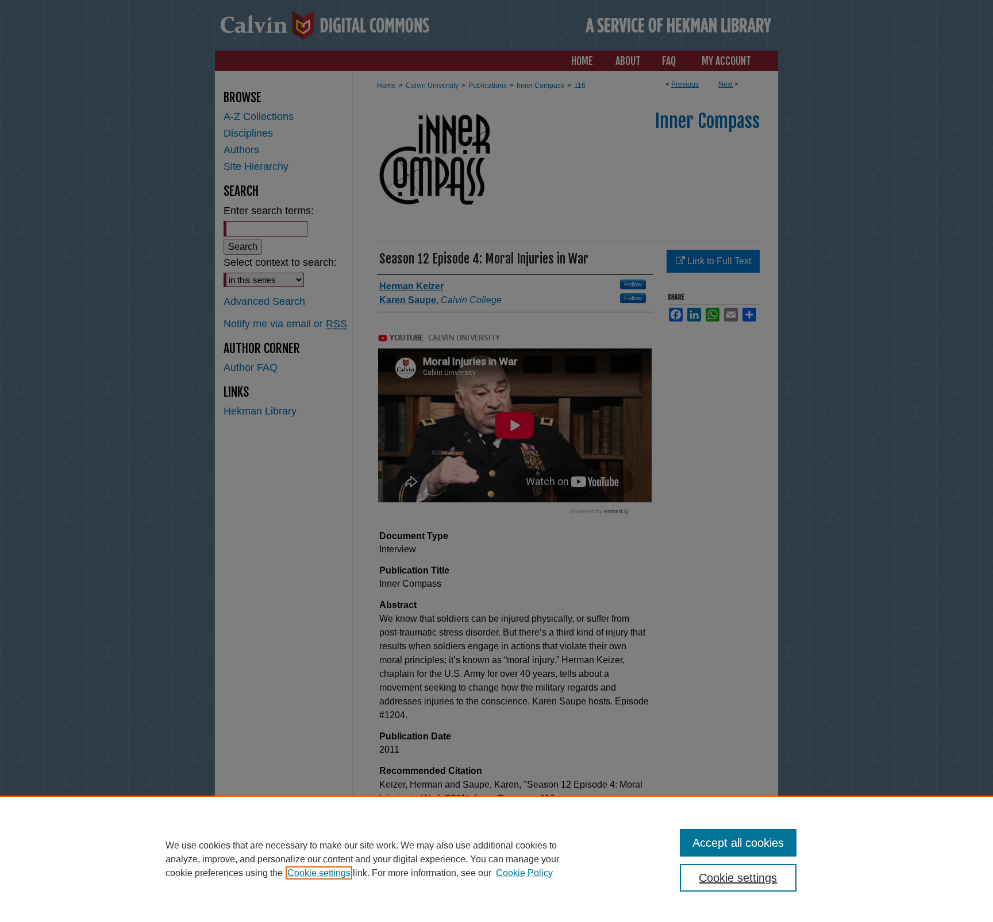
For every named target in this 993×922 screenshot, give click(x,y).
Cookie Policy (524, 873)
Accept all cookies (738, 842)
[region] (496, 859)
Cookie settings (319, 873)
